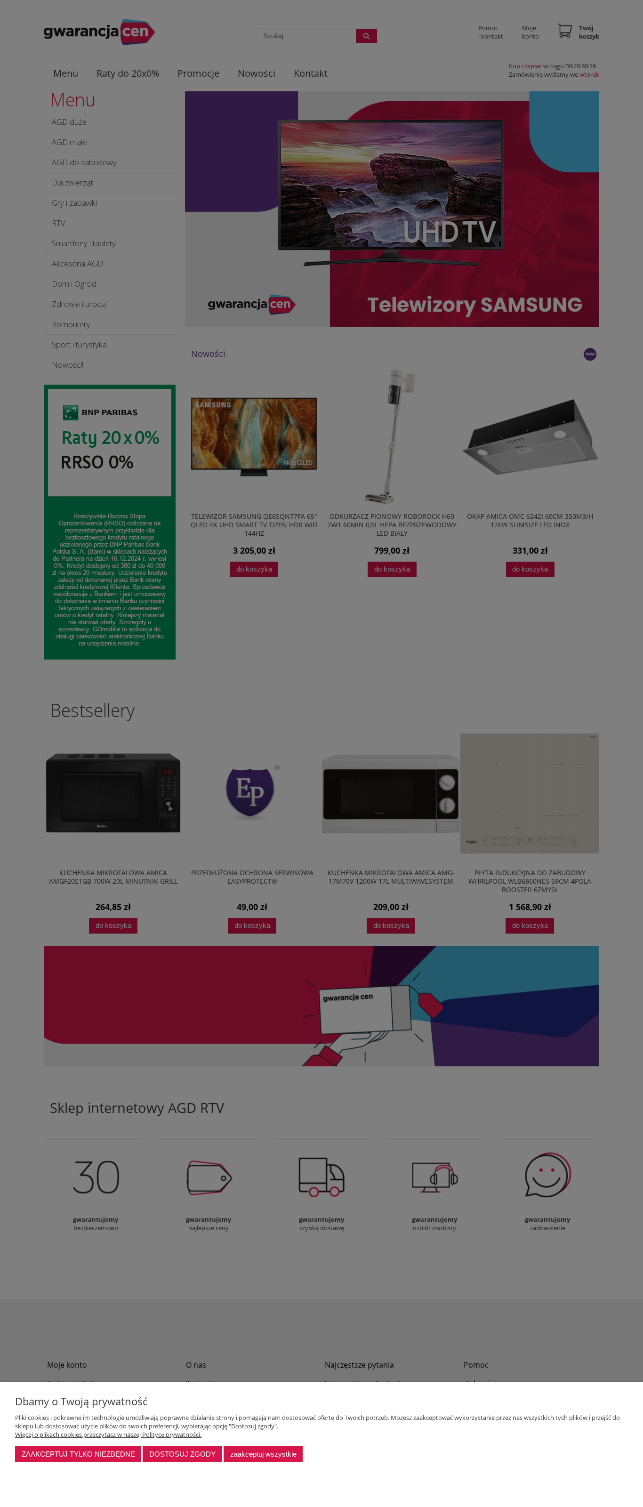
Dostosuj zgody (182, 1454)
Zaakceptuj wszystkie (263, 1454)
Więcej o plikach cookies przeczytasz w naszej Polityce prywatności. (108, 1434)
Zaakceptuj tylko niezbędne (78, 1454)
